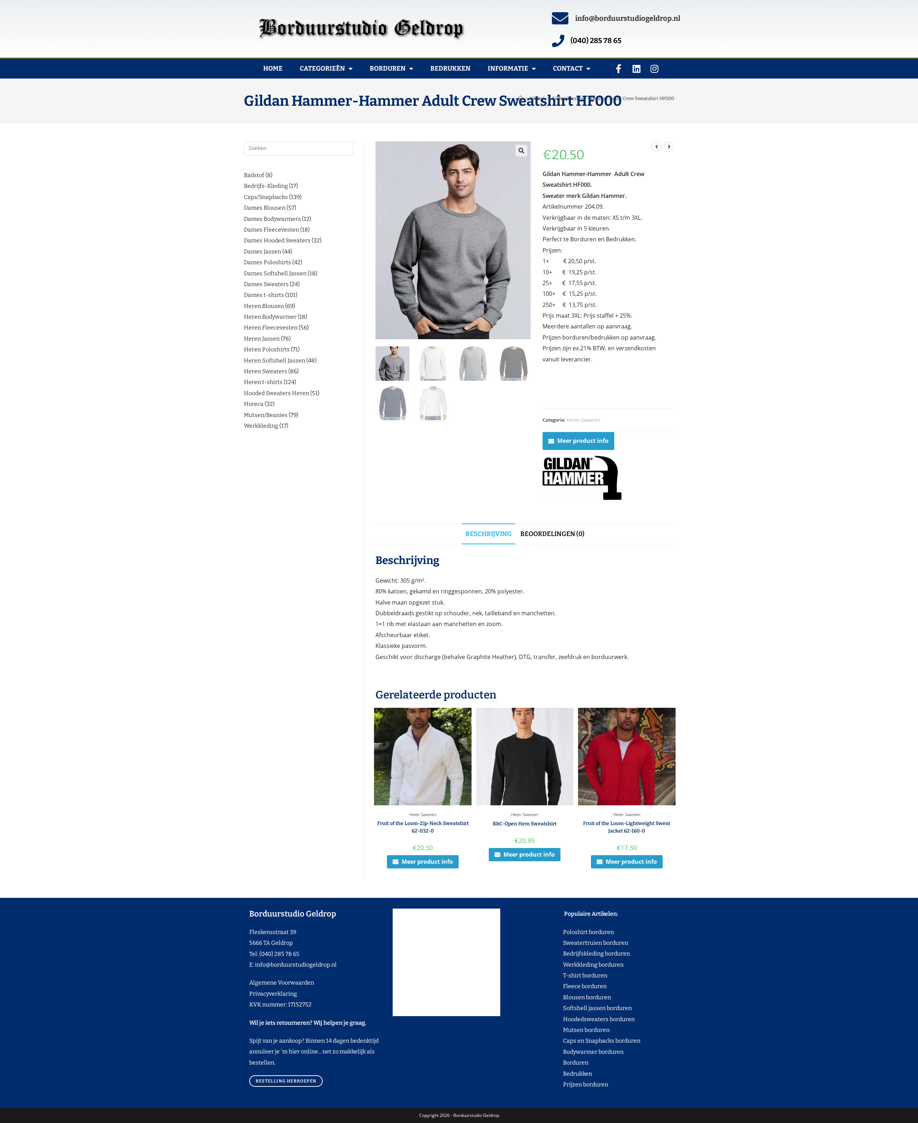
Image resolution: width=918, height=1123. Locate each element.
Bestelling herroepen (286, 1081)
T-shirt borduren (571, 975)
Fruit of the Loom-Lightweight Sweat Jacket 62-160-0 (626, 827)
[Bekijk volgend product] (669, 147)
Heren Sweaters (583, 420)
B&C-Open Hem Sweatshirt (525, 824)
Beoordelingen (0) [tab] (552, 534)
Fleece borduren (571, 986)
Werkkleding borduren (580, 964)
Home (273, 68)
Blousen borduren (573, 997)
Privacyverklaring (273, 993)
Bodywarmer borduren (580, 1051)
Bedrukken (450, 68)
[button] (521, 150)
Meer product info (583, 441)
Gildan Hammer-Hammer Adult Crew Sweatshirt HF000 (613, 98)
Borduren (388, 68)
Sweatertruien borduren (582, 942)
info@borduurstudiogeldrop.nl (627, 18)
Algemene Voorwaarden (281, 982)
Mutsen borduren (583, 1030)
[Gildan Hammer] (582, 478)
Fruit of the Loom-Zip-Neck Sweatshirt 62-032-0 (423, 827)
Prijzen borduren (572, 1084)
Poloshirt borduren (584, 932)
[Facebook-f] (619, 68)
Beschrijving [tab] (488, 534)
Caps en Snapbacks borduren (588, 1040)
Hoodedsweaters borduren (585, 1019)
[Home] (520, 98)
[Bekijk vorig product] (657, 147)
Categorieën (322, 68)
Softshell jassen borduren (584, 1008)
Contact (568, 68)
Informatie (508, 68)
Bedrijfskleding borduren (583, 953)
